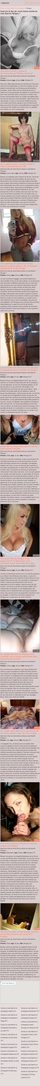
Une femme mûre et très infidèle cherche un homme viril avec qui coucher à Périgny (19, 934)
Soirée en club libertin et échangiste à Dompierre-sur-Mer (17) (9, 1028)
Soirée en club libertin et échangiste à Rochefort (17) (30, 1009)
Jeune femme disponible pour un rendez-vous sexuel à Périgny (19, 447)
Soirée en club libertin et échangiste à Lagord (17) (9, 1045)
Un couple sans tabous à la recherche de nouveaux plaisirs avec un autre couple (19, 732)
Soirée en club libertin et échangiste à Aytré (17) (9, 1009)
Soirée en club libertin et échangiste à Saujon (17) (29, 1059)
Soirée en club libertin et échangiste (12, 8)
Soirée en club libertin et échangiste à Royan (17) (29, 1016)
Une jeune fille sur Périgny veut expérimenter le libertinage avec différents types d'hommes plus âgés (17, 560)
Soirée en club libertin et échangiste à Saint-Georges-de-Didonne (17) (29, 1025)
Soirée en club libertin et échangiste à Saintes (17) (29, 1052)
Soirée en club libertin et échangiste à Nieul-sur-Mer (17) (10, 1061)
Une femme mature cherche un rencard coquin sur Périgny (18, 844)
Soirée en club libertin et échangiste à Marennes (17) (10, 1052)
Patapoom (4, 3)
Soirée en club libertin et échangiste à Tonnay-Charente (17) (29, 1074)
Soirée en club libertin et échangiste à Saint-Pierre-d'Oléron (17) (30, 1044)
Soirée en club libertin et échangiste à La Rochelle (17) (9, 1037)
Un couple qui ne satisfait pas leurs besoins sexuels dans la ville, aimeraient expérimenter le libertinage (18, 265)
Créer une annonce (31, 3)
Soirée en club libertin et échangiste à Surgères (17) (30, 1066)
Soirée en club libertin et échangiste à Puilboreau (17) (9, 1071)
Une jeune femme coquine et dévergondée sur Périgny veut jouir (16, 72)
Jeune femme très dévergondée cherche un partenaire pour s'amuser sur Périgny (19, 368)
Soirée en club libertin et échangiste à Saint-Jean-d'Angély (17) (29, 1034)
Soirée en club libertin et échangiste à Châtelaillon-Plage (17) (9, 1018)
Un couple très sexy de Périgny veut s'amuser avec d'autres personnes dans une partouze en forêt (18, 656)
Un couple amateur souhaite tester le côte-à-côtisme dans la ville (17, 165)
